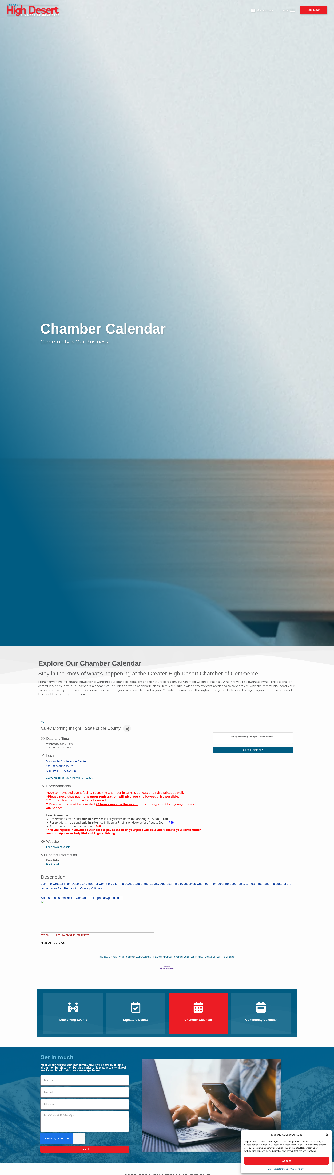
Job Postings (197, 957)
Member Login (265, 10)
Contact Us (210, 957)
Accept (286, 1160)
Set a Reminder (253, 750)
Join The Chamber (226, 957)
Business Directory (108, 957)
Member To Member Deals (176, 957)
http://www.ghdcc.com (58, 846)
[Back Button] (42, 722)
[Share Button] (127, 728)
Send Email (52, 864)
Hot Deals (157, 957)
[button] (327, 1134)
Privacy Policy (296, 1169)
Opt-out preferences (278, 1169)
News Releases (126, 957)
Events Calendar (143, 957)
